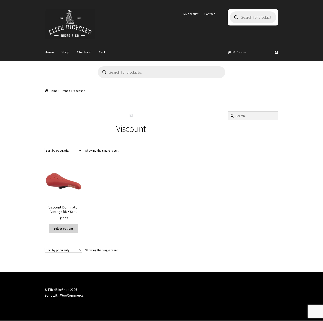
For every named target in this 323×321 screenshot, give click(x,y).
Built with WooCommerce (64, 295)
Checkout (84, 52)
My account (190, 14)
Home (49, 52)
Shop (65, 52)
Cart (102, 52)
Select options (64, 228)
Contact (209, 14)
